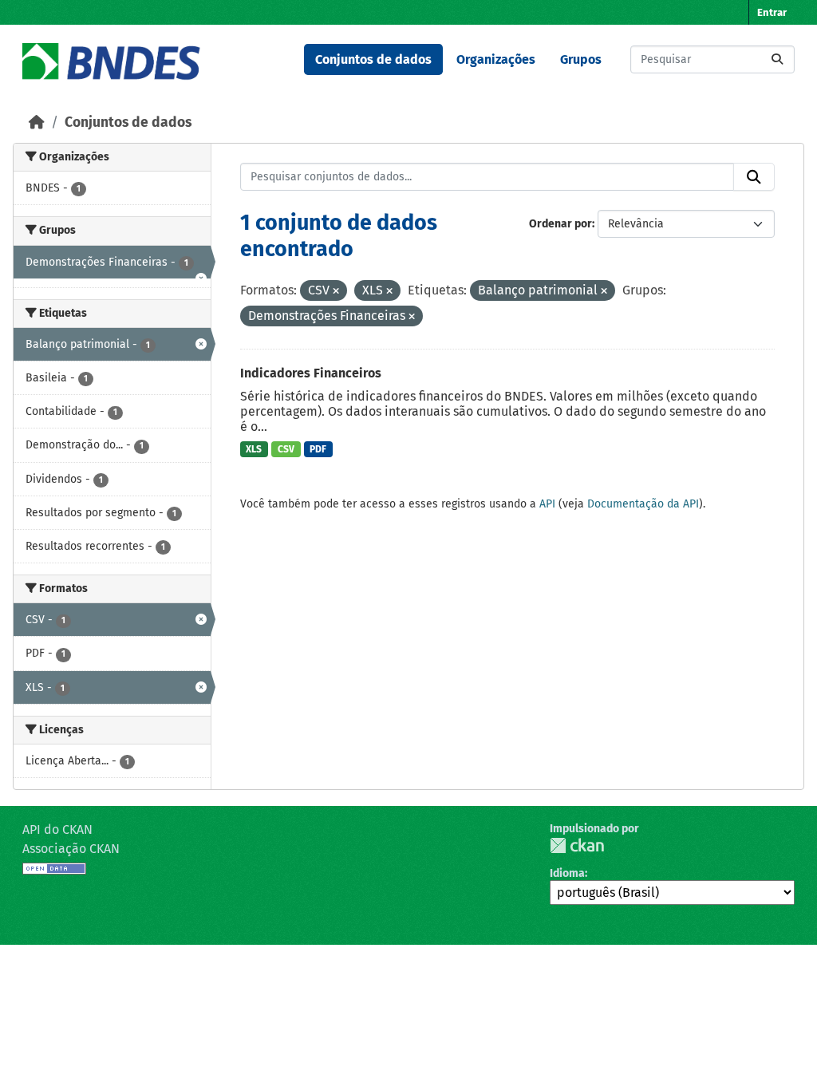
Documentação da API (643, 504)
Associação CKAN (71, 848)
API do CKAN (57, 829)
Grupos (581, 59)
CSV (286, 449)
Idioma (567, 873)
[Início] (37, 122)
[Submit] (777, 59)
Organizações (495, 59)
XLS (254, 449)
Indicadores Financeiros (310, 373)
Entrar (772, 12)
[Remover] (336, 291)
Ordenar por (560, 224)
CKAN (577, 845)
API (547, 504)
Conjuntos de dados (373, 59)
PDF (318, 449)
